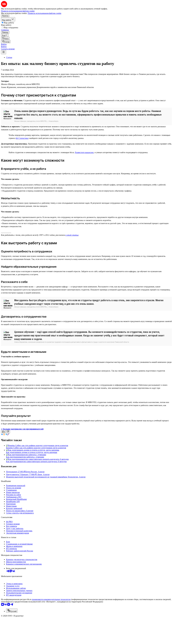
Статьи (9, 57)
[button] (4, 44)
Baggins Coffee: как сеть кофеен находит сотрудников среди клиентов (36, 448)
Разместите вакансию (84, 152)
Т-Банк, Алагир (43, 474)
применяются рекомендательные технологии (51, 599)
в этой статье (72, 235)
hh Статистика (22, 138)
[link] (5, 38)
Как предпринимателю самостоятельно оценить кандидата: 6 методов (36, 461)
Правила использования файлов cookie (44, 13)
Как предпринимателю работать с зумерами (25, 457)
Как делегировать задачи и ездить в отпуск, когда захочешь (31, 452)
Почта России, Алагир (34, 472)
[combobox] (11, 610)
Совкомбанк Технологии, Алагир (70, 477)
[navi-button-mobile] (3, 52)
